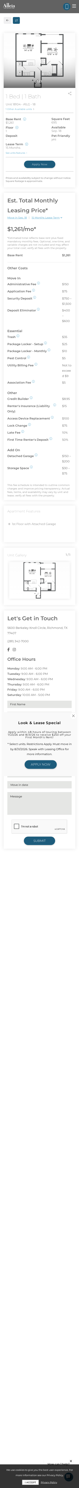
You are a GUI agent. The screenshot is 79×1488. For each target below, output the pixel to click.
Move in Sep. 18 (17, 217)
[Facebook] (8, 649)
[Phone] (66, 6)
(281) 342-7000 (18, 641)
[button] (38, 283)
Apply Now (39, 164)
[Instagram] (14, 649)
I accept (30, 1482)
